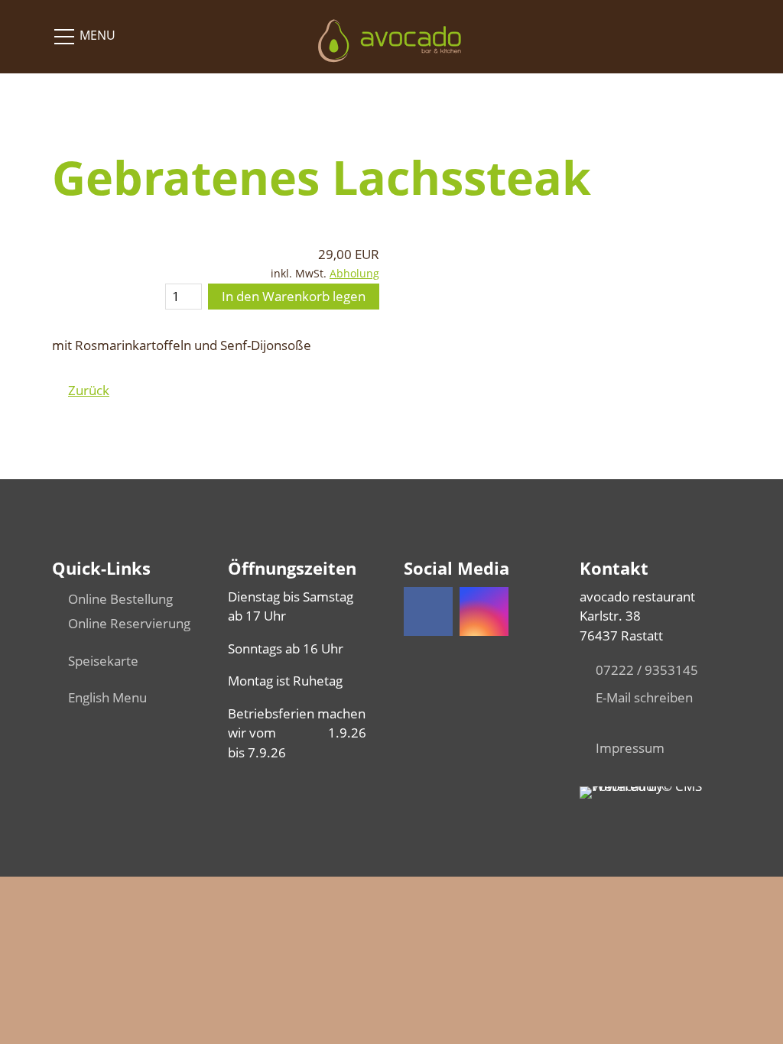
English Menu (107, 697)
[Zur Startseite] (391, 35)
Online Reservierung (129, 623)
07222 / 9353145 (647, 670)
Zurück (88, 390)
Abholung (354, 273)
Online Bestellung (120, 599)
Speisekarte (103, 661)
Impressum (630, 748)
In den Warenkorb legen (294, 296)
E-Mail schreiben (644, 697)
